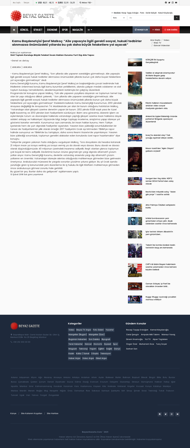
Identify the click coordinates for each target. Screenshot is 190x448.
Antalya (75, 377)
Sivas (144, 390)
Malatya (167, 386)
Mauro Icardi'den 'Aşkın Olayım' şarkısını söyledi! (160, 149)
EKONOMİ (52, 29)
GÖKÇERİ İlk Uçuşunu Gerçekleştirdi (155, 61)
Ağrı (40, 377)
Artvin (94, 377)
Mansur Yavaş (168, 334)
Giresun (135, 381)
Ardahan (85, 377)
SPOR (65, 29)
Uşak (22, 395)
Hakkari (158, 381)
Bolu (165, 377)
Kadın (71, 353)
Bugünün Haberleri (78, 339)
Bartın (118, 377)
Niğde (63, 390)
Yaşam (93, 348)
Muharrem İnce (146, 344)
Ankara (86, 2)
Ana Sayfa (16, 2)
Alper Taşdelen (160, 339)
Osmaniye (79, 390)
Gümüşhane (147, 381)
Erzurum (104, 381)
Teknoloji (83, 348)
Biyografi (106, 339)
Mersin (31, 390)
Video (166, 40)
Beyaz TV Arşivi (83, 329)
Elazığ (85, 381)
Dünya (117, 348)
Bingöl (152, 377)
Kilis (104, 386)
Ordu (70, 390)
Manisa (14, 390)
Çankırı (34, 381)
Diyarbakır (60, 381)
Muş (46, 390)
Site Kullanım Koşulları (31, 413)
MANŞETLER (142, 30)
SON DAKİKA (171, 30)
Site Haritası (52, 413)
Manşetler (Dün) (96, 334)
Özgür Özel (131, 344)
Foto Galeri (98, 329)
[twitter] (169, 2)
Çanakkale (23, 381)
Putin (142, 13)
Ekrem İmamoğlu (134, 339)
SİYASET (37, 29)
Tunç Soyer (161, 344)
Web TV (157, 42)
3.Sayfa (94, 353)
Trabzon (170, 390)
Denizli (51, 381)
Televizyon (105, 353)
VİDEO (157, 30)
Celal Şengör (132, 334)
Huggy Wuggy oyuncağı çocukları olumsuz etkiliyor (161, 298)
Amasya (58, 377)
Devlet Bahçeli (151, 13)
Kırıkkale (112, 386)
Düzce (70, 381)
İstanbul (23, 386)
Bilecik (144, 377)
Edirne (78, 381)
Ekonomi (98, 344)
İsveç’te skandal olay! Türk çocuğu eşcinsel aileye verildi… (160, 136)
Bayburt (136, 377)
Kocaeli (140, 386)
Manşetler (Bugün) (78, 334)
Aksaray (48, 377)
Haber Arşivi (74, 358)
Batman (126, 377)
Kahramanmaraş (43, 386)
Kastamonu (86, 386)
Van (28, 395)
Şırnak (137, 390)
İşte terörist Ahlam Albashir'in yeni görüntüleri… (159, 233)
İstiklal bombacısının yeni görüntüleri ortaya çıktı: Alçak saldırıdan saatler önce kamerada (161, 221)
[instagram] (173, 2)
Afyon (34, 377)
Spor (115, 344)
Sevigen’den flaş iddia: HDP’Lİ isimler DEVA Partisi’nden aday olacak (160, 181)
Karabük (58, 386)
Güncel (88, 344)
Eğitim (101, 348)
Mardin (23, 390)
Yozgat (43, 395)
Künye (13, 413)
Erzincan (94, 381)
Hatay (166, 381)
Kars (77, 386)
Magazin (73, 348)
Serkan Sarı (131, 348)
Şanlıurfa (115, 390)
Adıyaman (24, 377)
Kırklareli (122, 386)
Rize (88, 390)
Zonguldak (54, 395)
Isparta (14, 386)
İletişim (26, 2)
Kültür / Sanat (82, 353)
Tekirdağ (152, 390)
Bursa (13, 381)
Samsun (105, 390)
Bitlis (159, 377)
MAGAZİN (77, 29)
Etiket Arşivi (101, 358)
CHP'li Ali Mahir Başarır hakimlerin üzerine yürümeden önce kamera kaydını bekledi (161, 267)
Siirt (123, 390)
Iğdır (173, 381)
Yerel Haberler (76, 344)
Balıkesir (110, 377)
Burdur (172, 377)
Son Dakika (94, 339)
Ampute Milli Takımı (150, 334)
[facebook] (166, 2)
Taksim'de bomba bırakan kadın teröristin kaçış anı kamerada (160, 246)
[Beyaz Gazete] (25, 326)
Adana (14, 377)
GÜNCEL (24, 29)
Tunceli (14, 395)
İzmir (31, 386)
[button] (89, 29)
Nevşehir (54, 390)
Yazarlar (110, 329)
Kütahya (157, 386)
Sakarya (96, 390)
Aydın (101, 377)
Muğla (39, 390)
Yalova (35, 395)
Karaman (68, 386)
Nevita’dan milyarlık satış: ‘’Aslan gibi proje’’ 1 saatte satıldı (161, 193)
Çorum (42, 381)
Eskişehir (114, 381)
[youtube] (176, 2)
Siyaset (107, 344)
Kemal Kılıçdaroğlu (165, 13)
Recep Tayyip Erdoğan (130, 13)
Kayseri (97, 386)
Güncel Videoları (162, 45)
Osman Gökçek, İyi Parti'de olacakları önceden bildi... (158, 285)
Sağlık (109, 348)
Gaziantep (125, 381)
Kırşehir (131, 386)
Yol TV (148, 339)
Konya (148, 386)
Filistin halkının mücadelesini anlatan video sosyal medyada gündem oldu (159, 106)
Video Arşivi (88, 358)
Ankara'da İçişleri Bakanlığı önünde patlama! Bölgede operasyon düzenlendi (161, 119)
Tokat (161, 390)
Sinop (129, 390)
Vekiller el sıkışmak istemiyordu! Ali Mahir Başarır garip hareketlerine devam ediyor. (160, 75)
